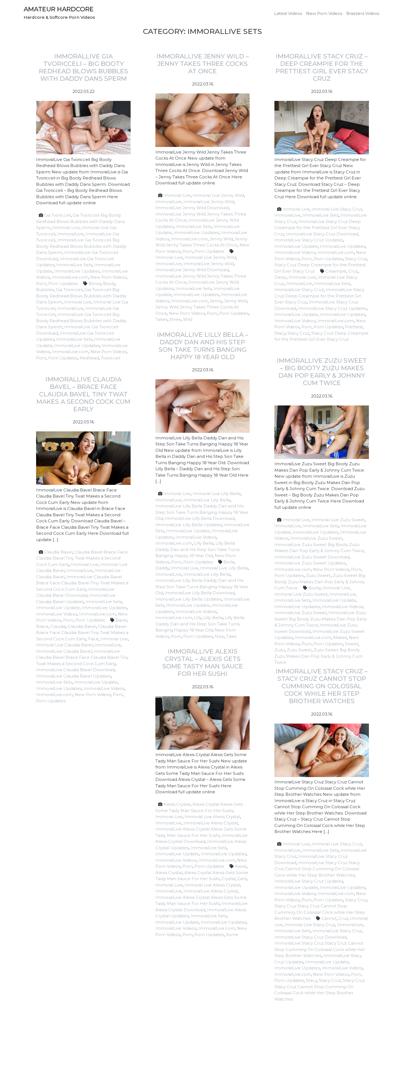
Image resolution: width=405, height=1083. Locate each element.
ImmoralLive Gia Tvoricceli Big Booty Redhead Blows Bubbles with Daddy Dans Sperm (81, 246)
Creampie (335, 271)
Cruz (353, 271)
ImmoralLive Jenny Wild (208, 201)
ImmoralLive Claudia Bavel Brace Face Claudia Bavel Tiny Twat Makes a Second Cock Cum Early (82, 583)
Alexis (241, 866)
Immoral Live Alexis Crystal (212, 816)
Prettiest (354, 326)
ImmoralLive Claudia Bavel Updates (73, 676)
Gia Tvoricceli (57, 215)
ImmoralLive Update (296, 246)
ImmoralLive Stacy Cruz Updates (308, 240)
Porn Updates (63, 283)
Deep (280, 277)
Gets (242, 878)
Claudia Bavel (58, 552)
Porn (41, 283)
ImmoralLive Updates (77, 271)
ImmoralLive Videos (294, 252)
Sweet (351, 643)
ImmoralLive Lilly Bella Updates (188, 524)
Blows (94, 283)
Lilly (197, 617)
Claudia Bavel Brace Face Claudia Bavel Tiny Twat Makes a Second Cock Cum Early (82, 558)
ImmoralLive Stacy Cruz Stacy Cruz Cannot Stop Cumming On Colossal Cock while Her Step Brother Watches (317, 869)
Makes (340, 637)
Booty (109, 283)
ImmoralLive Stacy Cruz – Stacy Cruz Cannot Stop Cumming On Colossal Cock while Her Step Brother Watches (322, 686)
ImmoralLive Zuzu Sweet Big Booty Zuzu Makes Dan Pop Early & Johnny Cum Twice (320, 619)
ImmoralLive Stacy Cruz (299, 289)
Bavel (121, 620)
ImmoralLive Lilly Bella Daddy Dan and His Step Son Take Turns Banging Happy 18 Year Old (201, 512)
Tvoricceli (110, 358)
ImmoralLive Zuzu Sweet (316, 538)
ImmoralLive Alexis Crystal (210, 823)
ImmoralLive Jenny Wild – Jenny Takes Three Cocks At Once (202, 63)
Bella (228, 562)
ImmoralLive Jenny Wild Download (192, 207)
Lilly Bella (204, 543)
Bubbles (45, 289)
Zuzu (279, 649)
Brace (42, 626)
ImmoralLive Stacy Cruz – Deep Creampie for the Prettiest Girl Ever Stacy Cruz (322, 67)
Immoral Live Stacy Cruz (337, 209)
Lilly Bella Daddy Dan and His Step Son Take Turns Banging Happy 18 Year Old (197, 549)
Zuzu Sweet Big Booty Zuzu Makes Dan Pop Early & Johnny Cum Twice (319, 581)
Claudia (58, 626)
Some (232, 934)
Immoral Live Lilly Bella (217, 493)
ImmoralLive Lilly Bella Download (199, 518)
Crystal (229, 878)
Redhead (89, 358)
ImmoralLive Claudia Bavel (64, 651)
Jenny (216, 300)
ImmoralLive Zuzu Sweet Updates (310, 563)
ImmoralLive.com (70, 277)
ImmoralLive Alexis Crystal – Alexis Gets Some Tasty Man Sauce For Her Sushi (202, 662)
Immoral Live (66, 227)
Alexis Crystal (176, 804)
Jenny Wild (221, 238)
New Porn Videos (324, 13)
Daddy (162, 568)
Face (93, 638)
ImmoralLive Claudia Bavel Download (75, 669)
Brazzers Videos (362, 13)
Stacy (279, 333)
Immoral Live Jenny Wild (218, 195)
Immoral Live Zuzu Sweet (338, 519)
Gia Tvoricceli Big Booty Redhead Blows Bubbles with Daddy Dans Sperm (80, 221)
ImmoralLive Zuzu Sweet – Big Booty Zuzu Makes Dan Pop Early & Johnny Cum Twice (322, 372)
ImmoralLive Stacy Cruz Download (322, 234)
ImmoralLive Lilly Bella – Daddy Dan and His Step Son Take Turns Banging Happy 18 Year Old (202, 346)
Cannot (329, 918)
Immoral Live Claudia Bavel (64, 644)
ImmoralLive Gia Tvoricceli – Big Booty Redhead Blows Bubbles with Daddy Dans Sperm (83, 67)
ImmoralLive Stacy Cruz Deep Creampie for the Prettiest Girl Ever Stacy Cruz (317, 228)
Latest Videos (288, 13)
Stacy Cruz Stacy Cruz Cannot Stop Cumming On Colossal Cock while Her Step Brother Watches (319, 912)
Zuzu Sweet (318, 575)
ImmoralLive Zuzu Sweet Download (311, 557)
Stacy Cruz (356, 258)
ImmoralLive (70, 234)
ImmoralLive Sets (74, 264)
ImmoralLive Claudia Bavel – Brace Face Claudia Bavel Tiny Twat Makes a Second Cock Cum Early (83, 394)
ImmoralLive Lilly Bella (206, 499)
